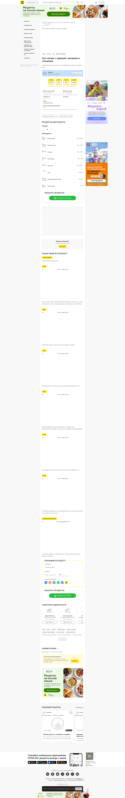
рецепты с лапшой (77, 635)
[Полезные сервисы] (37, 29)
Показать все (62, 639)
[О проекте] (37, 58)
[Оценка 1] (45, 575)
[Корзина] (96, 2)
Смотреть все (79, 707)
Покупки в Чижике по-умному (29, 49)
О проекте (27, 58)
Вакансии (51, 780)
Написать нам (63, 784)
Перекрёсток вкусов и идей (28, 45)
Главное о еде (28, 33)
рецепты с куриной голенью (49, 635)
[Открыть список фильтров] (78, 2)
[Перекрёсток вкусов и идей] (37, 46)
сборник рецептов (70, 632)
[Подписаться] (70, 712)
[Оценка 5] (54, 575)
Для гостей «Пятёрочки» (28, 41)
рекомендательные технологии (63, 788)
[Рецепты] (37, 21)
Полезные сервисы (29, 29)
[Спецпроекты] (37, 25)
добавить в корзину (64, 198)
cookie (73, 788)
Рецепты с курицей (71, 629)
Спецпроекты (28, 25)
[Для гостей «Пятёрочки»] (37, 42)
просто (54, 629)
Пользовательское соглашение (72, 778)
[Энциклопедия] (37, 37)
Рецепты (26, 21)
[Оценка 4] (52, 575)
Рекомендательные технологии (60, 780)
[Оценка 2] (47, 575)
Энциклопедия (28, 37)
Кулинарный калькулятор (49, 116)
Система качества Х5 (29, 54)
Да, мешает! (62, 246)
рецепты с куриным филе (49, 632)
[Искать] (81, 2)
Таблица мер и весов (65, 116)
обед (48, 629)
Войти (74, 661)
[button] (42, 613)
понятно (78, 788)
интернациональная (48, 102)
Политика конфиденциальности (57, 778)
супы (44, 629)
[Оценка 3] (50, 575)
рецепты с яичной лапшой (64, 635)
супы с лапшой (60, 632)
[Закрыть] (83, 778)
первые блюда (61, 629)
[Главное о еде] (37, 33)
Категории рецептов (72, 780)
